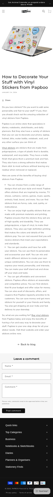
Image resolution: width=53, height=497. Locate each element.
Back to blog (28, 344)
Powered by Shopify (27, 489)
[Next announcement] (50, 3)
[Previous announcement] (3, 3)
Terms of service (25, 493)
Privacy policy (11, 493)
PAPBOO (15, 489)
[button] (3, 11)
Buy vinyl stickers (40, 315)
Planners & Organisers (26, 460)
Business (26, 439)
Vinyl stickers (8, 147)
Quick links (26, 425)
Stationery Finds (26, 467)
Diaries (26, 453)
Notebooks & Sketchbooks (26, 446)
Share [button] (7, 100)
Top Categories (26, 432)
